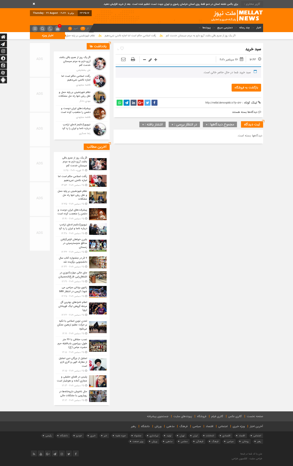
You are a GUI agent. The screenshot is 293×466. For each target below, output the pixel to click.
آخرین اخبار (256, 426)
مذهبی (170, 426)
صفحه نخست (255, 416)
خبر (105, 435)
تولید (169, 435)
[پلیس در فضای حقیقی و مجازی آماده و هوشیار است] (82, 381)
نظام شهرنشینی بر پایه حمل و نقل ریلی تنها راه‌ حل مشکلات (81, 35)
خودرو (79, 435)
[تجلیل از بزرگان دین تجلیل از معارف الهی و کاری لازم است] (82, 364)
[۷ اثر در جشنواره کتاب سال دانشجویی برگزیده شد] (82, 262)
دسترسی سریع (225, 28)
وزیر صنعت (138, 441)
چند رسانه (244, 28)
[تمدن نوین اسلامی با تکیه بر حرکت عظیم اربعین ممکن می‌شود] (82, 327)
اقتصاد (209, 426)
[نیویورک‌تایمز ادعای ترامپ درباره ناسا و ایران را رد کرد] (82, 129)
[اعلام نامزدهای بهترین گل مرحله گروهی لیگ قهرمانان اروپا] (82, 308)
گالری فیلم (217, 416)
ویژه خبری (239, 426)
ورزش (158, 426)
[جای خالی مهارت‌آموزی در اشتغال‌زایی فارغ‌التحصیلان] (82, 277)
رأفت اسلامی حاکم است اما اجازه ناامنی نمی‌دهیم (148, 35)
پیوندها (207, 28)
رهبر (133, 426)
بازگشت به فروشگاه (246, 87)
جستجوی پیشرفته (157, 416)
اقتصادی (226, 435)
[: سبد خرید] (123, 59)
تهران (182, 435)
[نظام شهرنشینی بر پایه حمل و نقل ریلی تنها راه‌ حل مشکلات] (82, 97)
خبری (92, 435)
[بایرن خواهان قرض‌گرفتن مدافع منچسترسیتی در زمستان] (82, 245)
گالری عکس (235, 416)
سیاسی (197, 426)
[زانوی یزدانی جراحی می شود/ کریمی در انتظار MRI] (82, 292)
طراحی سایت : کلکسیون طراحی (247, 458)
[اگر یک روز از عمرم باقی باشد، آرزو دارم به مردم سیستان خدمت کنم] (82, 63)
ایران (195, 435)
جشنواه (137, 435)
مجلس (184, 441)
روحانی (245, 441)
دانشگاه (145, 426)
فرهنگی (199, 441)
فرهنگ (183, 426)
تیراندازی (154, 435)
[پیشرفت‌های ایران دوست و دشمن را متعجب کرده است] (82, 113)
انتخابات (210, 435)
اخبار (258, 28)
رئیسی (48, 435)
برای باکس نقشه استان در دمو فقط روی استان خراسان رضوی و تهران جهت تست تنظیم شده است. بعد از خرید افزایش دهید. (170, 4)
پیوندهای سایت (182, 416)
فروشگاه (201, 416)
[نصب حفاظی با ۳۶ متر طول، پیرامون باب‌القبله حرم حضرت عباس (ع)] (82, 346)
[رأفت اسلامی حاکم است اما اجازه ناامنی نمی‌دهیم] (82, 81)
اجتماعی (223, 426)
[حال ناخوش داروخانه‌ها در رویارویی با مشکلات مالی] (82, 395)
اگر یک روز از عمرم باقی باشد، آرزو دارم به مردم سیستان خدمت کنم (218, 35)
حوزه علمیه (120, 435)
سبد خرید (253, 49)
